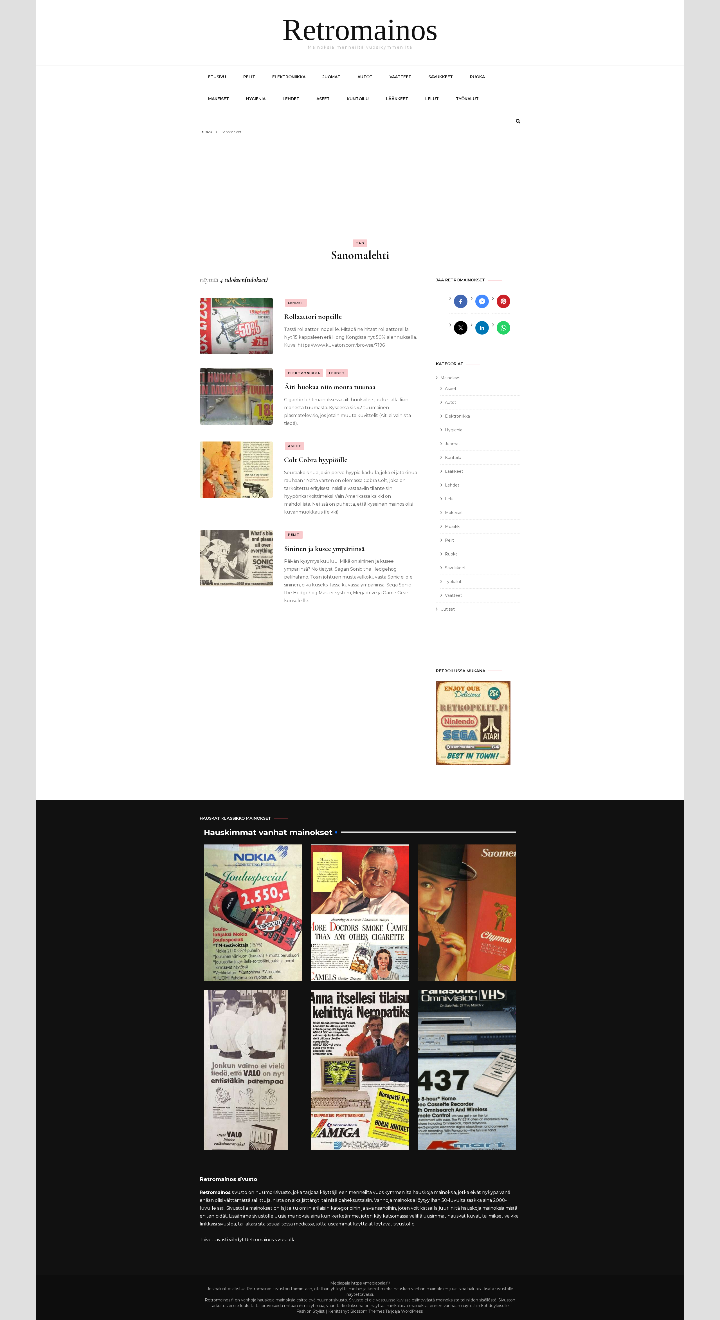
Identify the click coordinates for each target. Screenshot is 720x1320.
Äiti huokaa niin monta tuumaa (329, 386)
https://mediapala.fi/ (370, 1283)
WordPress (412, 1311)
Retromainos (360, 29)
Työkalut (467, 98)
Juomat (331, 76)
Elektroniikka (288, 76)
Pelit (249, 76)
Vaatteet (400, 76)
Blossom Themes (367, 1311)
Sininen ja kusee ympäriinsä (324, 548)
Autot (364, 76)
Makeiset (218, 98)
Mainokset (450, 377)
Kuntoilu (358, 98)
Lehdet (291, 98)
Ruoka (477, 76)
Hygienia (256, 98)
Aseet (323, 98)
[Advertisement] (360, 178)
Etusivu (217, 76)
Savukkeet (440, 76)
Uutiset (447, 609)
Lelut (432, 98)
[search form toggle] (518, 121)
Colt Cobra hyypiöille (315, 459)
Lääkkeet (397, 98)
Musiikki (452, 526)
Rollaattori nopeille (313, 316)
